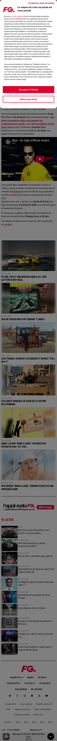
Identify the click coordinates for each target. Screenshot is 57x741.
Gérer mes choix (28, 99)
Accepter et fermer (28, 89)
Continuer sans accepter (41, 3)
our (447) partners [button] (17, 16)
